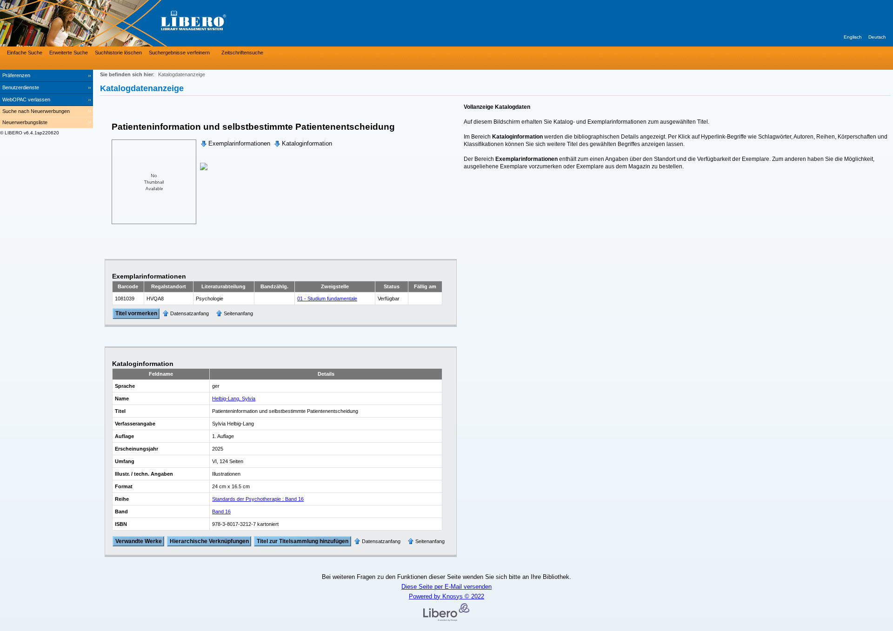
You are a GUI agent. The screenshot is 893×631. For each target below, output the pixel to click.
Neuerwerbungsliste (24, 122)
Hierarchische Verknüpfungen (209, 541)
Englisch (853, 37)
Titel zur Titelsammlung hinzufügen (302, 541)
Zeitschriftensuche (242, 52)
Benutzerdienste (20, 87)
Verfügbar (389, 298)
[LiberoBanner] (139, 23)
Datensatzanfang (189, 313)
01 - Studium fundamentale (327, 298)
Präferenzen (16, 75)
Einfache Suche (24, 52)
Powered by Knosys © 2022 (446, 596)
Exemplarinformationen (239, 143)
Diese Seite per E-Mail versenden (446, 586)
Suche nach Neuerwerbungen (36, 111)
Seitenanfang (238, 313)
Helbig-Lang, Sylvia (233, 398)
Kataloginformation (307, 143)
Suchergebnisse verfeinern (179, 52)
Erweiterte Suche (68, 52)
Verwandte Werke (138, 541)
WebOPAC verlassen (26, 99)
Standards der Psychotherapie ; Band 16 (258, 499)
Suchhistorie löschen (118, 52)
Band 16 (221, 511)
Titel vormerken (136, 314)
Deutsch (877, 37)
